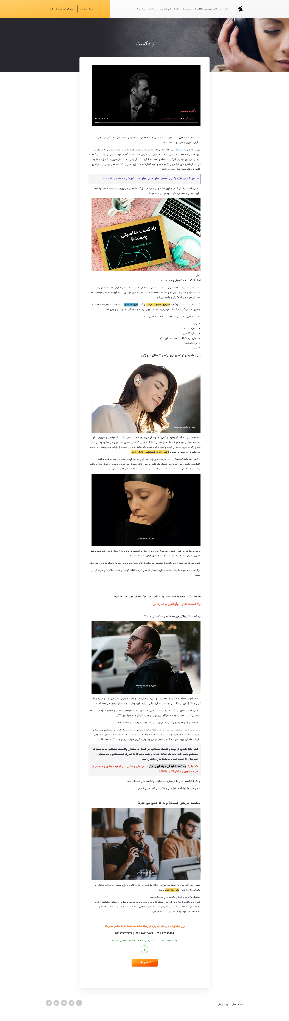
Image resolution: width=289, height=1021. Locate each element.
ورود (91, 9)
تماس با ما (139, 9)
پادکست (199, 9)
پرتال (220, 1004)
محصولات (187, 9)
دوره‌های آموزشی (213, 9)
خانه (226, 9)
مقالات (177, 9)
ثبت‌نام (84, 9)
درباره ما (151, 9)
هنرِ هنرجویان (164, 9)
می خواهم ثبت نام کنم (62, 9)
